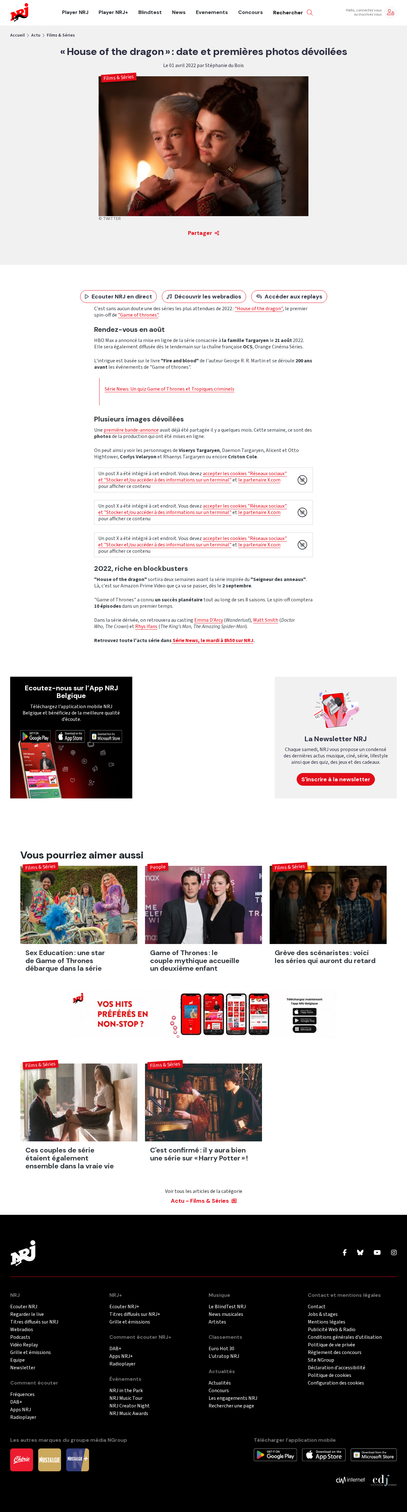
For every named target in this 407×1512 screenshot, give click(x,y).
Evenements (212, 12)
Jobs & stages (323, 1314)
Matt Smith (265, 620)
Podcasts (20, 1337)
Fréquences (22, 1394)
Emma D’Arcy (208, 620)
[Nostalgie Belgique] (49, 1459)
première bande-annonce (131, 430)
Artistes (217, 1322)
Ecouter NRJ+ (124, 1306)
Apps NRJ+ (121, 1356)
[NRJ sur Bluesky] (360, 1253)
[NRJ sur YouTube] (377, 1253)
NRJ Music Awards (128, 1413)
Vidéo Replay (24, 1345)
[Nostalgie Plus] (77, 1459)
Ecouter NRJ (23, 1306)
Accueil (17, 35)
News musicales (226, 1314)
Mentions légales (326, 1322)
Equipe (17, 1360)
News (179, 12)
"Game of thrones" (138, 314)
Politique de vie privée (331, 1345)
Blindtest (150, 12)
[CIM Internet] (350, 1479)
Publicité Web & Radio (331, 1329)
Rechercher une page (231, 1406)
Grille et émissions (30, 1352)
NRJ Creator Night (129, 1406)
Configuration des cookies (336, 1383)
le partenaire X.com (259, 479)
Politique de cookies (329, 1375)
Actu (35, 35)
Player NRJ (75, 12)
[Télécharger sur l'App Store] (70, 736)
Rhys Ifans (146, 626)
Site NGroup (321, 1360)
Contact (317, 1306)
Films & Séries (61, 35)
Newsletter (22, 1368)
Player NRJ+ (113, 12)
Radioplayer (23, 1417)
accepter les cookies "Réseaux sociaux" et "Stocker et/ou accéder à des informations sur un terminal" (192, 476)
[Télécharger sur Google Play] (35, 736)
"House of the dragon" (259, 308)
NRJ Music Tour (125, 1398)
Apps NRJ (20, 1409)
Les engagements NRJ (233, 1398)
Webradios (21, 1329)
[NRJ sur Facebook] (345, 1253)
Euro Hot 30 (221, 1348)
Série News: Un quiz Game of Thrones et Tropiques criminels (169, 389)
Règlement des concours (335, 1352)
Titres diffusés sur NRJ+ (134, 1314)
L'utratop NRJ (224, 1356)
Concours (250, 12)
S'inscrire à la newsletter (335, 779)
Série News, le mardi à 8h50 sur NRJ (212, 640)
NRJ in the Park (126, 1390)
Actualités (220, 1383)
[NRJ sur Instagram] (394, 1253)
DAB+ (16, 1402)
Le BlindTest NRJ (227, 1306)
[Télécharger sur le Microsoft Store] (106, 736)
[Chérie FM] (21, 1459)
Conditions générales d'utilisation (345, 1337)
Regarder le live (27, 1314)
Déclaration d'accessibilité (336, 1368)
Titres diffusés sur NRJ (34, 1322)
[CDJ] (383, 1479)
